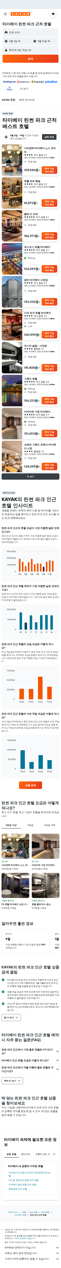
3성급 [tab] (30, 825)
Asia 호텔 (33, 1212)
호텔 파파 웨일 (32, 181)
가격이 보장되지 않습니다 (24, 1238)
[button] (5, 14)
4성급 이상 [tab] (11, 825)
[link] (30, 785)
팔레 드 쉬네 (31, 214)
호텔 (24, 1212)
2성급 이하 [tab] (49, 825)
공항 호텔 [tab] (11, 1154)
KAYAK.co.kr (13, 1212)
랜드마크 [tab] (25, 1154)
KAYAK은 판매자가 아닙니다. (20, 1247)
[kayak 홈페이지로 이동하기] (20, 14)
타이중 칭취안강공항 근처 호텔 (23, 1180)
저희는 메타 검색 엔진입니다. (21, 1253)
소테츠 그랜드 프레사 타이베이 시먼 (40, 446)
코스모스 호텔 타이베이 (37, 246)
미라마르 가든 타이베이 (37, 411)
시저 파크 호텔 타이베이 (37, 312)
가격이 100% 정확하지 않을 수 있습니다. (27, 1258)
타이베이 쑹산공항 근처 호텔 (22, 1184)
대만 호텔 (45, 1212)
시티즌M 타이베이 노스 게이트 (40, 150)
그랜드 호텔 (30, 378)
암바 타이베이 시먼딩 (36, 279)
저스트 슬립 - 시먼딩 (35, 345)
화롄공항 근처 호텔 (18, 1189)
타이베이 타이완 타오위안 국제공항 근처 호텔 (29, 1174)
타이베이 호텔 (20, 1215)
